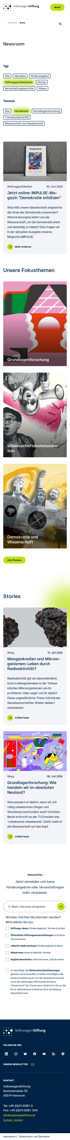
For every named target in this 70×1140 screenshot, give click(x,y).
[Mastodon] (63, 1053)
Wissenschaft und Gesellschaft (24, 123)
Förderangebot (40, 76)
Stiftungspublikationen (19, 82)
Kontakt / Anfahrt (13, 1120)
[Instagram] (16, 1053)
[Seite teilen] (60, 23)
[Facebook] (35, 1053)
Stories (41, 82)
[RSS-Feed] (53, 1053)
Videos (42, 88)
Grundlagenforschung (46, 111)
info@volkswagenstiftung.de (19, 1115)
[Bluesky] (25, 1053)
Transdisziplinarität (17, 117)
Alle (7, 76)
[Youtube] (44, 1053)
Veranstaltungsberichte (19, 88)
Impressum (9, 1136)
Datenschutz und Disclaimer (34, 1136)
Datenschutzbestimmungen (44, 970)
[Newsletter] (33, 1064)
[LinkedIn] (6, 1053)
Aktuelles (20, 76)
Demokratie (21, 111)
